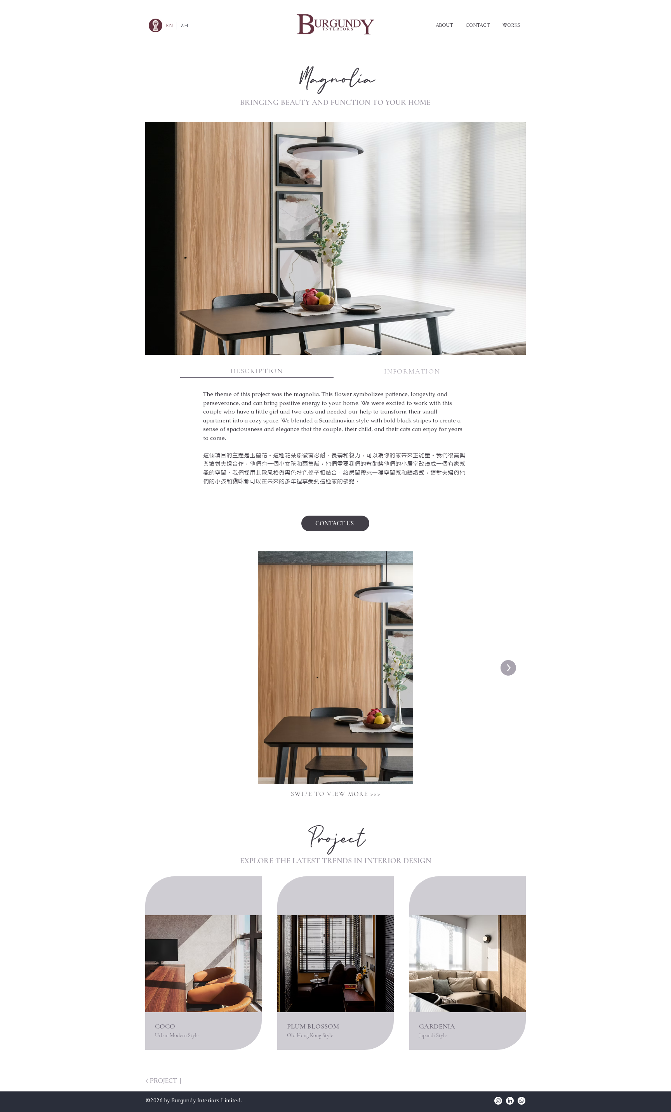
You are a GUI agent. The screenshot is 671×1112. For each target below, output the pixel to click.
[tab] (257, 371)
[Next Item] (508, 668)
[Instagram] (498, 1101)
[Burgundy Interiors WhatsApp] (521, 1101)
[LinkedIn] (510, 1101)
